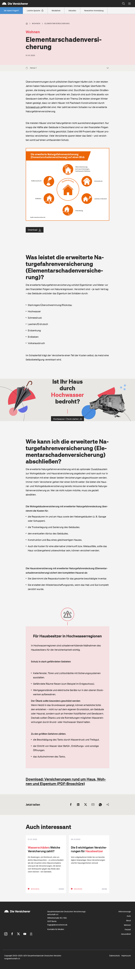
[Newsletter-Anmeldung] (31, 934)
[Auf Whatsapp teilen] (100, 804)
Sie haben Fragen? (11, 11)
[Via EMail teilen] (93, 804)
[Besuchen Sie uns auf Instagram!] (5, 934)
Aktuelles (72, 11)
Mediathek (56, 11)
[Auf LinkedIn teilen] (78, 804)
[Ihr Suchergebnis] (123, 3)
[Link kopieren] (107, 804)
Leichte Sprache (33, 11)
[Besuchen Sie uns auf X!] (18, 934)
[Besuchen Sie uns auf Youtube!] (24, 934)
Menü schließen (129, 4)
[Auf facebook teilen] (70, 804)
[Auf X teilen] (85, 804)
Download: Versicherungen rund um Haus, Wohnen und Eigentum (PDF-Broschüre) (66, 781)
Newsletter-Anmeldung (93, 11)
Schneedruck (33, 107)
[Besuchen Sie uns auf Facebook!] (12, 934)
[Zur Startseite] (60, 3)
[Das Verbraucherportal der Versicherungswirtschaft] (27, 24)
